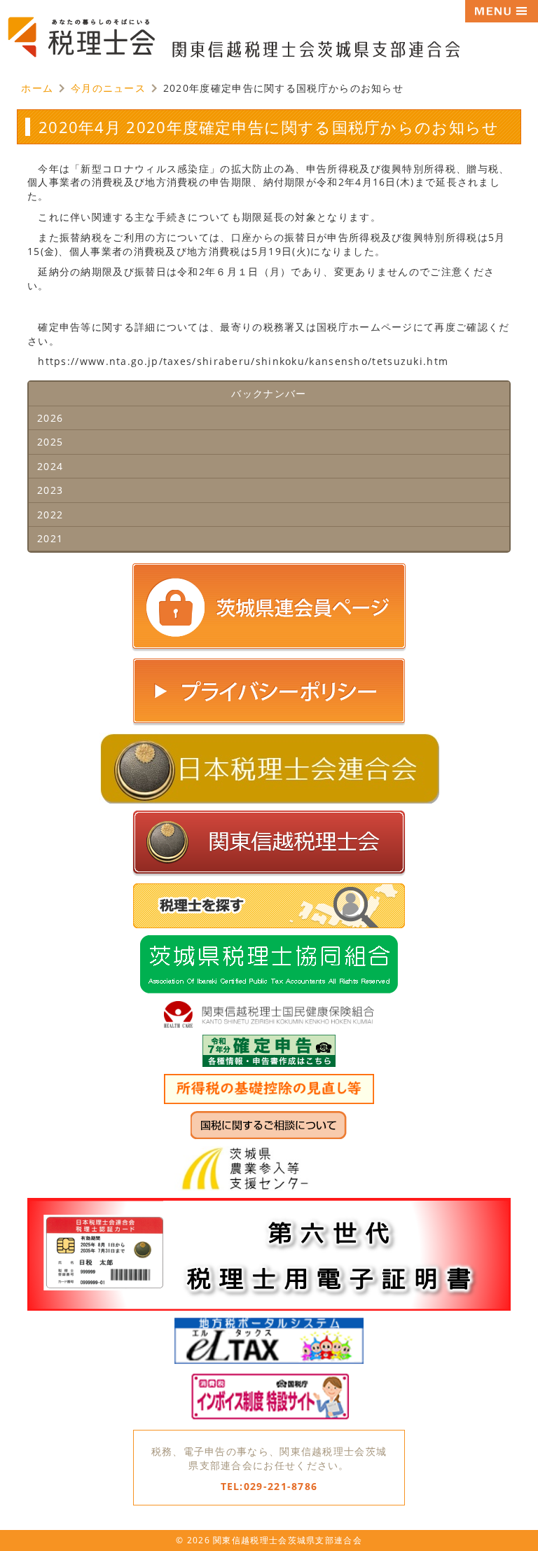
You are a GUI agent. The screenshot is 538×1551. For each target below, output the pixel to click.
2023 (50, 490)
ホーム (37, 88)
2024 (50, 466)
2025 (50, 441)
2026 (50, 418)
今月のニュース (108, 88)
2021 (50, 538)
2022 (50, 514)
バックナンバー (268, 393)
